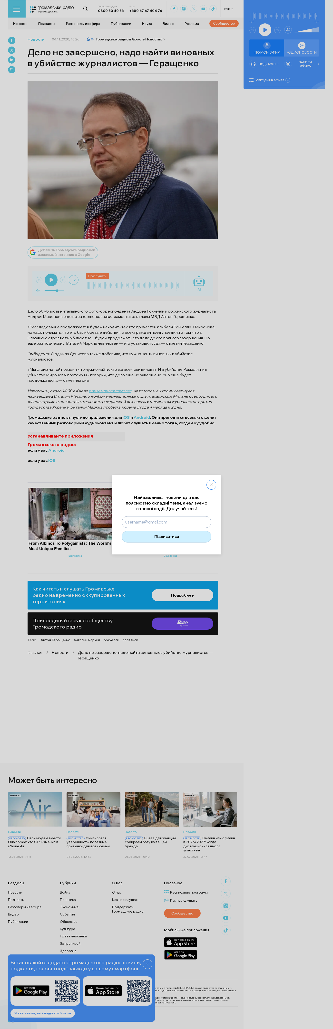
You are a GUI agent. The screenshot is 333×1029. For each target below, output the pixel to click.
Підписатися (166, 536)
